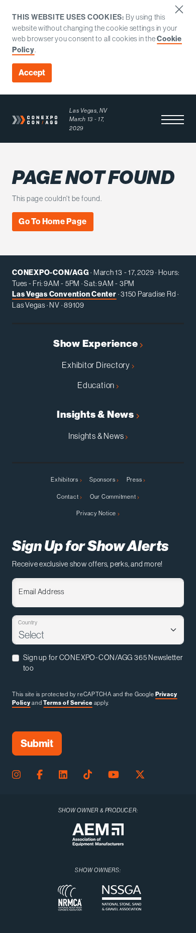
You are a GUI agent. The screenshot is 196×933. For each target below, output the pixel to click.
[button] (172, 119)
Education (96, 385)
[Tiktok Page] (87, 775)
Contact (68, 497)
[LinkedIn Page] (63, 775)
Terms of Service (67, 702)
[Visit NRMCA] (70, 898)
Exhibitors (65, 480)
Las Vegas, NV (88, 111)
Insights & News (96, 414)
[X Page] (140, 775)
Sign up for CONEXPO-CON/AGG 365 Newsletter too (103, 663)
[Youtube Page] (113, 775)
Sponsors (103, 480)
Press (135, 480)
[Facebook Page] (40, 775)
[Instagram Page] (16, 775)
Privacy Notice (97, 513)
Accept (32, 72)
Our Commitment (114, 497)
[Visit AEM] (98, 834)
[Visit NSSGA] (121, 897)
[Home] (34, 119)
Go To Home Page (53, 221)
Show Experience (96, 343)
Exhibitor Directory (96, 364)
